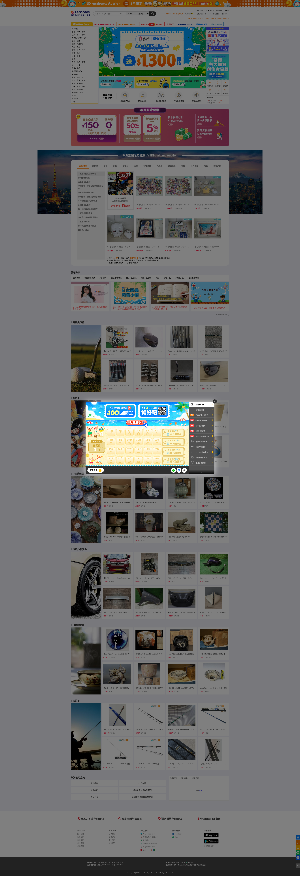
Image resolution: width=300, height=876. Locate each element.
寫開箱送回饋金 (201, 457)
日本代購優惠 (198, 431)
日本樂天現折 (198, 425)
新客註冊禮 (199, 410)
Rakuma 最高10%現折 (201, 436)
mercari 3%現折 (199, 420)
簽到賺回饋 (199, 404)
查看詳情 (93, 470)
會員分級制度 (200, 463)
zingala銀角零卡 (201, 452)
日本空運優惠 (200, 447)
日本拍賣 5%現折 (199, 415)
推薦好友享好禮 (201, 441)
